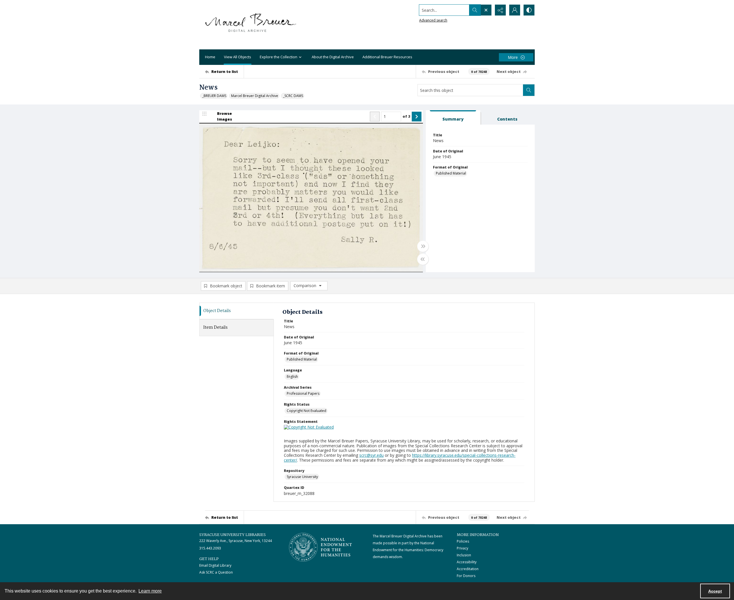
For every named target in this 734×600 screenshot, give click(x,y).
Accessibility (467, 562)
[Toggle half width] (423, 259)
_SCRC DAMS (293, 95)
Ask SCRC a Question (216, 572)
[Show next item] (416, 116)
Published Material (451, 173)
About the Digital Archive (333, 56)
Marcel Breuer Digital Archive (254, 95)
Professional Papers (303, 393)
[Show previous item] (375, 116)
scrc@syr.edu (371, 455)
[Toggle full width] (423, 246)
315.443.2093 (210, 548)
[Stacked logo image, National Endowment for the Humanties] (320, 547)
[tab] (453, 117)
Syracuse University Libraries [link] (232, 535)
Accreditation (468, 568)
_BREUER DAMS (214, 95)
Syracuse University (302, 476)
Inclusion (464, 555)
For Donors (466, 575)
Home (210, 56)
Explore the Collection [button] (278, 56)
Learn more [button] (150, 591)
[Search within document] (528, 90)
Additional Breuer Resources (387, 56)
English (292, 376)
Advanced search (433, 20)
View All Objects (237, 56)
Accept (715, 591)
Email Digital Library (215, 565)
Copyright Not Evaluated (306, 410)
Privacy (462, 548)
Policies (463, 541)
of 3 (406, 116)
